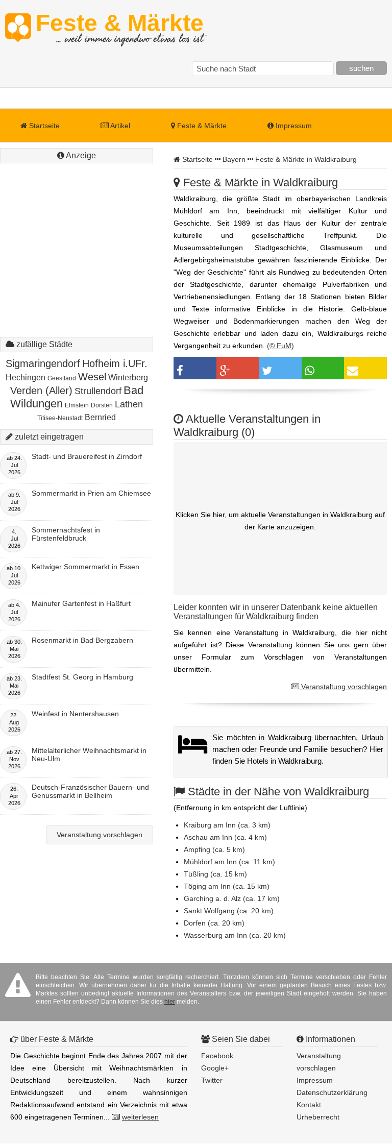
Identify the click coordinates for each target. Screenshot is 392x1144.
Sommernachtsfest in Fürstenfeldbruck (66, 534)
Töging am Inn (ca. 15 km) (227, 886)
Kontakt (309, 1105)
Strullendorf (98, 391)
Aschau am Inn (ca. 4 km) (225, 837)
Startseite (43, 125)
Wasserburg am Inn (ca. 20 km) (235, 935)
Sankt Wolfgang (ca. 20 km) (229, 911)
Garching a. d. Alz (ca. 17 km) (232, 898)
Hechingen (25, 377)
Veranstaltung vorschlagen (343, 687)
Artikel (119, 125)
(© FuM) (280, 346)
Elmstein (77, 405)
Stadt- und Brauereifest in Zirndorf (87, 456)
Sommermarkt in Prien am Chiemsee (91, 493)
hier (169, 1001)
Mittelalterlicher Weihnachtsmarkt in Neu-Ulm (89, 754)
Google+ (215, 1068)
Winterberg (128, 377)
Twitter (212, 1080)
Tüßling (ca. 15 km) (215, 874)
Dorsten (102, 405)
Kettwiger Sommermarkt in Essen (85, 567)
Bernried (100, 417)
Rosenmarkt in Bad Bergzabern (82, 640)
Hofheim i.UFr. (115, 363)
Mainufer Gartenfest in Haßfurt (81, 603)
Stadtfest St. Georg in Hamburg (82, 677)
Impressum (293, 125)
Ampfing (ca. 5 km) (214, 849)
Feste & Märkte (120, 28)
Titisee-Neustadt (60, 418)
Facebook (217, 1056)
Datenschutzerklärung (332, 1092)
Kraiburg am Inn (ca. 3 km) (227, 825)
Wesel (92, 376)
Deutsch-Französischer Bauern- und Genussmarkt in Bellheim (90, 791)
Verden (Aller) (41, 390)
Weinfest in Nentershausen (75, 714)
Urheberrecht (318, 1117)
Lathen (129, 404)
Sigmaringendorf (43, 363)
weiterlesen (140, 1117)
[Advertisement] (76, 230)
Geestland (61, 378)
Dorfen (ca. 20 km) (214, 923)
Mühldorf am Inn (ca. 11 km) (229, 862)
